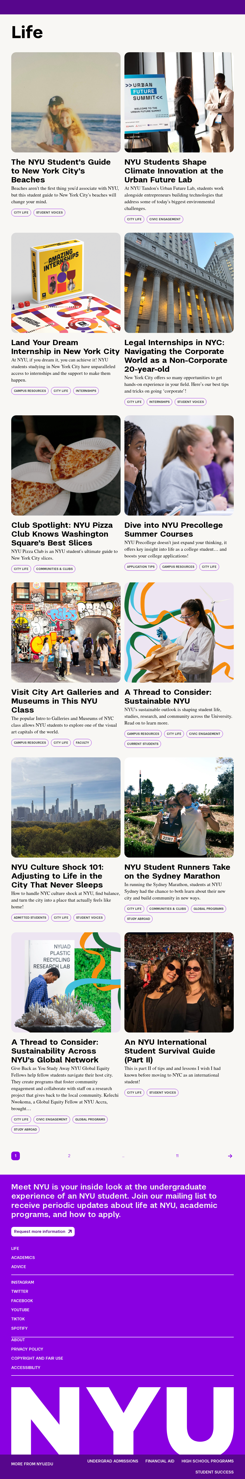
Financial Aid (159, 1461)
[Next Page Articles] (230, 1156)
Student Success (214, 1472)
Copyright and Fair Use (37, 1358)
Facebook (22, 1300)
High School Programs (208, 1461)
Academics (23, 1257)
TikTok (18, 1319)
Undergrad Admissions (112, 1461)
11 (177, 1155)
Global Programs (208, 909)
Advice (18, 1266)
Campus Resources (30, 391)
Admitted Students (30, 918)
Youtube (20, 1309)
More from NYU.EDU (32, 1464)
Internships (86, 391)
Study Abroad (138, 919)
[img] (66, 102)
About (18, 1339)
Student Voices (49, 213)
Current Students (142, 744)
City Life (21, 213)
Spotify (19, 1328)
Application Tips (141, 567)
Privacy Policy (27, 1349)
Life (15, 1248)
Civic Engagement (165, 219)
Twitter (19, 1291)
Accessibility (25, 1367)
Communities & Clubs (54, 569)
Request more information (39, 1231)
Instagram (22, 1282)
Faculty (82, 743)
